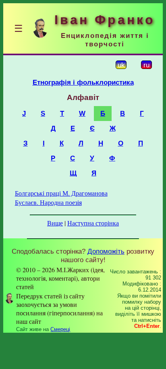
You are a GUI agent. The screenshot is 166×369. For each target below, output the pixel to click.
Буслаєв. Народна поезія (48, 202)
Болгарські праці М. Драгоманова (61, 193)
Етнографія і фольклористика (83, 82)
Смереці (60, 329)
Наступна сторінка (93, 223)
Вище (55, 223)
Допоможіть (105, 251)
